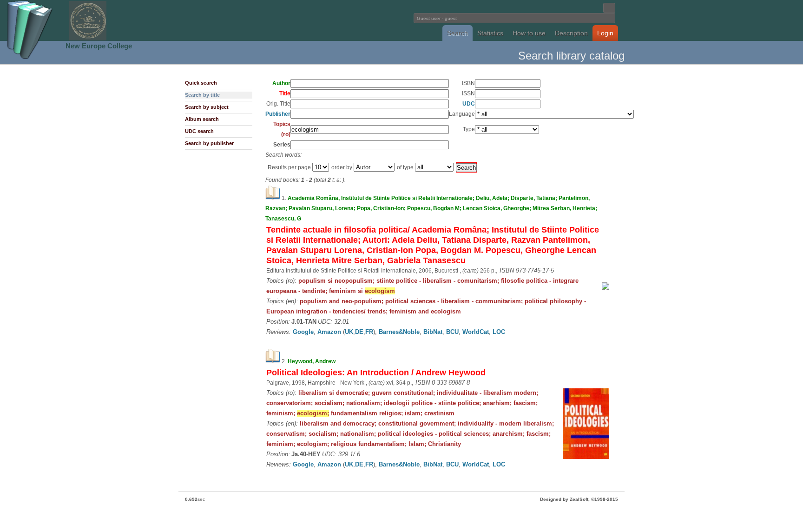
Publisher (277, 114)
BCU (452, 331)
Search (457, 33)
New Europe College (99, 46)
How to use (529, 33)
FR (369, 331)
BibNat (432, 331)
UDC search (199, 131)
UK (349, 331)
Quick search (201, 83)
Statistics (490, 33)
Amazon (329, 331)
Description (571, 33)
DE (359, 331)
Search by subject (207, 107)
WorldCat (475, 331)
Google (303, 331)
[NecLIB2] (87, 38)
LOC (499, 331)
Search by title (202, 95)
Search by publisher (209, 143)
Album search (202, 119)
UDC (468, 103)
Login (605, 33)
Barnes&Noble (399, 331)
